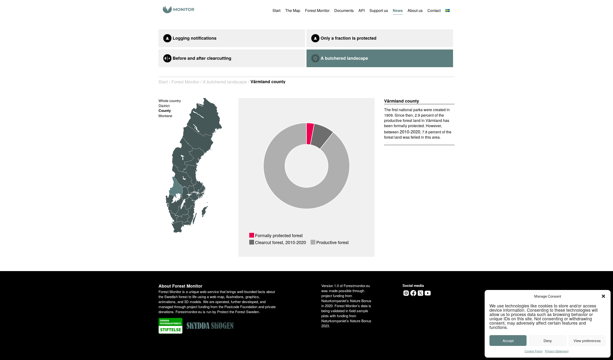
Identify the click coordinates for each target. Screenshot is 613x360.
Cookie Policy (534, 351)
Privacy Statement (556, 351)
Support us (378, 10)
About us (415, 10)
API (361, 10)
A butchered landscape (225, 81)
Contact (434, 10)
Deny (548, 340)
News (398, 10)
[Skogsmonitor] (179, 10)
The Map (292, 10)
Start (276, 10)
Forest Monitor (317, 10)
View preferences (587, 340)
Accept (508, 340)
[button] (603, 296)
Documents (344, 10)
